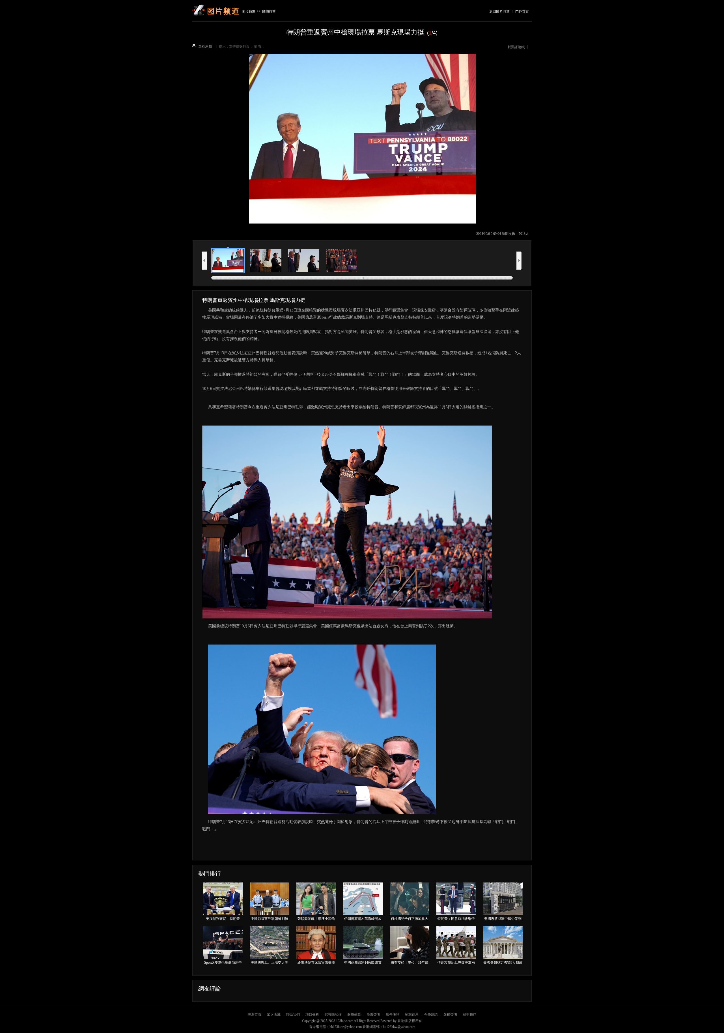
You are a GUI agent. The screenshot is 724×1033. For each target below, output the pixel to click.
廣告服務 (392, 1015)
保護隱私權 (333, 1015)
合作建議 (431, 1015)
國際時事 (269, 12)
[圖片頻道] (216, 3)
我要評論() (516, 47)
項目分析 (312, 1015)
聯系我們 (293, 1015)
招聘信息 (412, 1015)
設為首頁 (254, 1015)
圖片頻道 (248, 12)
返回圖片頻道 (499, 12)
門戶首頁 (522, 12)
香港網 (402, 1021)
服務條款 (354, 1015)
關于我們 (469, 1015)
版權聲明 (450, 1015)
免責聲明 (373, 1015)
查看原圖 (205, 46)
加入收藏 (274, 1015)
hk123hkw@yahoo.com (399, 1027)
